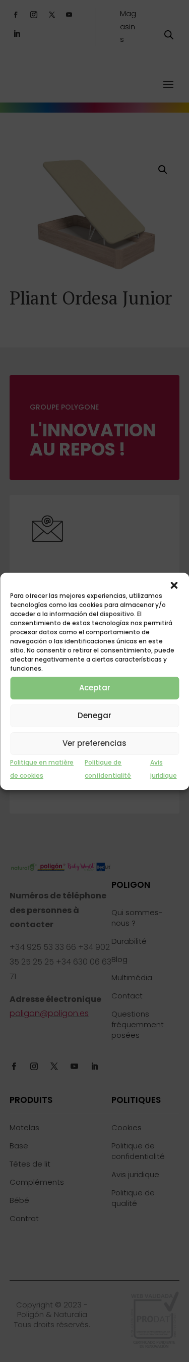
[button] (174, 585)
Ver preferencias (94, 743)
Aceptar (94, 687)
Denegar (94, 715)
